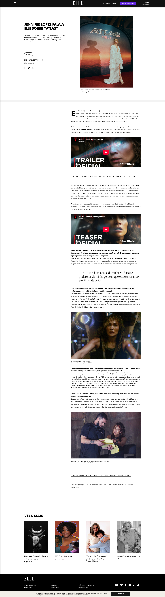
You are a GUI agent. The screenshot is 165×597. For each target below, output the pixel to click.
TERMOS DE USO (83, 588)
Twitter (122, 585)
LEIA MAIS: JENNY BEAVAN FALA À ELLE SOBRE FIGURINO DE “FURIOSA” (103, 176)
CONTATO (54, 585)
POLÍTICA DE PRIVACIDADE (86, 585)
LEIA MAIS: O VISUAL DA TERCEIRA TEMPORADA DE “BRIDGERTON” (101, 475)
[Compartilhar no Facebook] (24, 68)
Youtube (130, 585)
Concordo (121, 593)
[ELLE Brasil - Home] (77, 4)
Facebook (126, 585)
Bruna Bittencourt (35, 60)
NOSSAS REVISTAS (109, 3)
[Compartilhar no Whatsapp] (33, 68)
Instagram (117, 585)
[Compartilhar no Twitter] (29, 68)
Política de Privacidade (83, 594)
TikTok (139, 585)
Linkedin (134, 585)
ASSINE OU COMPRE (128, 3)
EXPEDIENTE (55, 588)
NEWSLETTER (28, 588)
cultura (28, 54)
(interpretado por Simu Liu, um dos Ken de (123, 191)
